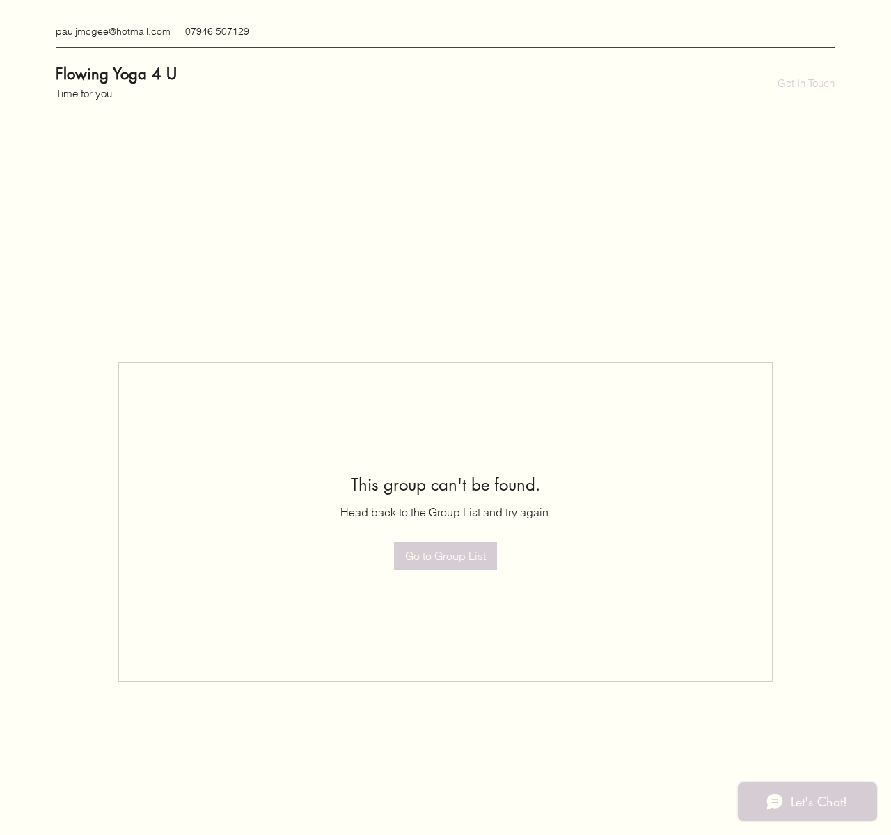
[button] (806, 83)
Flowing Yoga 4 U (116, 74)
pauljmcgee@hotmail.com (113, 31)
